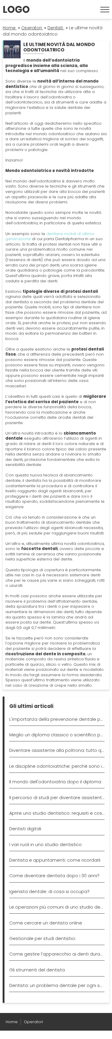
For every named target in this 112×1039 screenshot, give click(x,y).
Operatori (33, 1022)
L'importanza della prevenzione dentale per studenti (57, 719)
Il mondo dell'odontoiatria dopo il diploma (55, 782)
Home (12, 1022)
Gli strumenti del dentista (37, 970)
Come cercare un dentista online (45, 923)
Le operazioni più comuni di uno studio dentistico (57, 907)
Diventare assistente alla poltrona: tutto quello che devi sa (57, 750)
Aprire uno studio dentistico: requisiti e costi (57, 813)
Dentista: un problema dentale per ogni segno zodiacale (57, 985)
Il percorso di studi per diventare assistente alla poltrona (57, 798)
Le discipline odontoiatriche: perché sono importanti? (57, 766)
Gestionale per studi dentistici (42, 939)
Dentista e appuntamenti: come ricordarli (54, 860)
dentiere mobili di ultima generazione (49, 236)
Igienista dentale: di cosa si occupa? (49, 892)
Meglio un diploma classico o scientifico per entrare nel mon (57, 735)
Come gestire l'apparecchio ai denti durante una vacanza (57, 954)
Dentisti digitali (25, 829)
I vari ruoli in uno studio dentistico (45, 845)
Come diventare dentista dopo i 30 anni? (54, 876)
